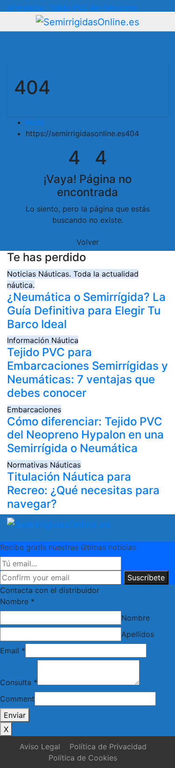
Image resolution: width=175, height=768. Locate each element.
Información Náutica (42, 340)
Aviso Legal (40, 746)
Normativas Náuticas (44, 464)
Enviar (15, 715)
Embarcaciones (34, 409)
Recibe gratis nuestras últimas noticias (68, 547)
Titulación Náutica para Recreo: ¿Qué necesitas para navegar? (83, 490)
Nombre (17, 601)
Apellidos (137, 634)
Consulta (18, 682)
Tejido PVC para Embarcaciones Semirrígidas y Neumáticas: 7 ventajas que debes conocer (87, 372)
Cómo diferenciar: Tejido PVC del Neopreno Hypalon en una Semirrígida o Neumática (85, 435)
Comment (17, 698)
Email (12, 650)
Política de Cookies (83, 757)
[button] (134, 46)
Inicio (35, 122)
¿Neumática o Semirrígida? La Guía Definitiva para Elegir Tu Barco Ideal (86, 310)
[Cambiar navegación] (83, 46)
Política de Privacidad (108, 746)
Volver (88, 242)
